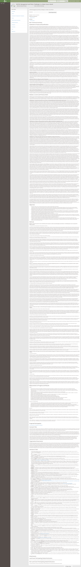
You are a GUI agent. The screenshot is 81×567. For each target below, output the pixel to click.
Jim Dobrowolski (32, 20)
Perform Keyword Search (52, 12)
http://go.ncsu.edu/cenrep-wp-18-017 (46, 480)
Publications (13, 24)
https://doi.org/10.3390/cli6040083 (67, 483)
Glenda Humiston (32, 17)
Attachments (13, 31)
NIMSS (5, 1)
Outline (13, 13)
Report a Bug (69, 566)
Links (12, 29)
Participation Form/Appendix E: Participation (18, 15)
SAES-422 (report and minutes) (16, 20)
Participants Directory (15, 22)
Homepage (13, 11)
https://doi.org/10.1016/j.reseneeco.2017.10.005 (44, 537)
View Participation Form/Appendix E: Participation (36, 425)
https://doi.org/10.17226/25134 (45, 533)
